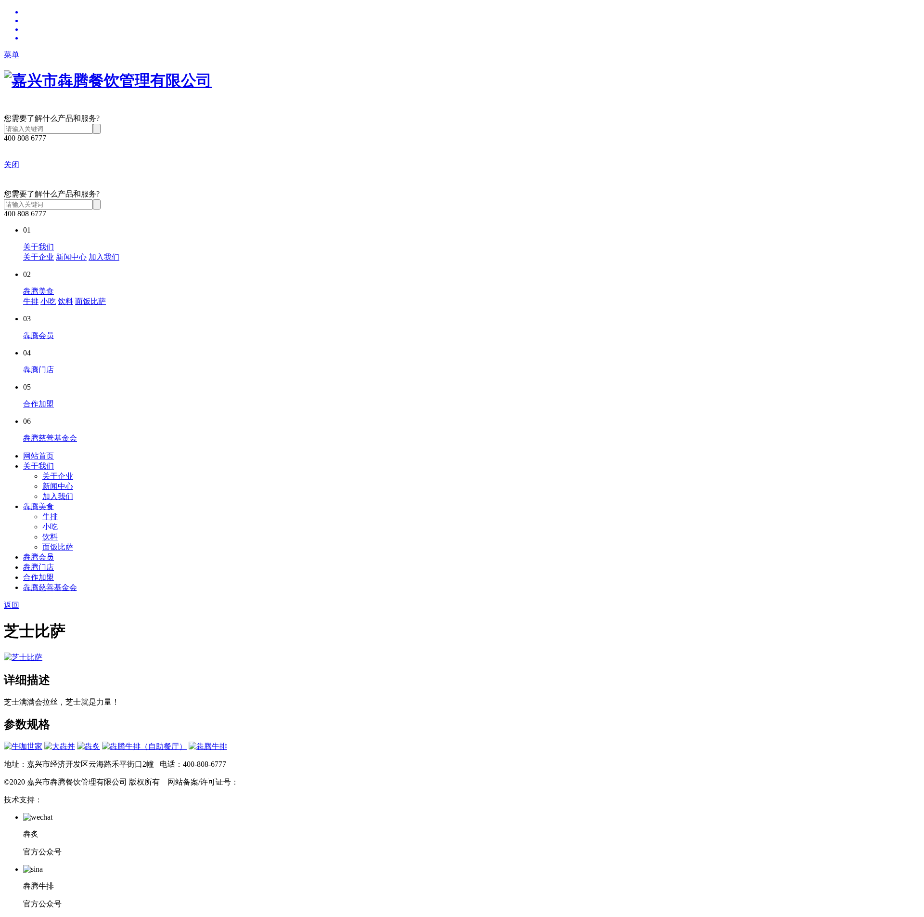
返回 (11, 605)
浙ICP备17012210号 (272, 782)
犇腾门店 (38, 370)
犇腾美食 (38, 291)
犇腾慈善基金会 (50, 438)
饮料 (65, 301)
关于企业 (38, 257)
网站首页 (38, 456)
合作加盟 (38, 404)
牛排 (30, 301)
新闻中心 (71, 257)
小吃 (48, 301)
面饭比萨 (90, 301)
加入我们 (104, 257)
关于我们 (38, 247)
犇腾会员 (38, 335)
